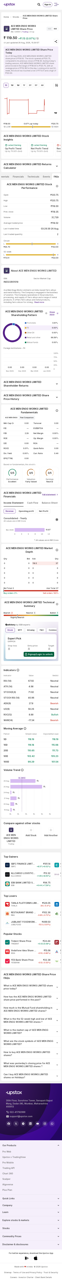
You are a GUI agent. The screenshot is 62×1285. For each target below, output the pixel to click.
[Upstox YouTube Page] (37, 1123)
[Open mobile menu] (56, 4)
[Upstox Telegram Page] (23, 1123)
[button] (54, 312)
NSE (49, 29)
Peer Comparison (27, 417)
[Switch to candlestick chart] (56, 85)
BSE (55, 29)
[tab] (18, 176)
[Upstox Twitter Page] (16, 1123)
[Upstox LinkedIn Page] (30, 1123)
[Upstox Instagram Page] (45, 1123)
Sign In (47, 4)
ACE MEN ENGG (11, 417)
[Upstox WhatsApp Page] (52, 1123)
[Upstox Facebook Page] (8, 1123)
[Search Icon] (40, 4)
